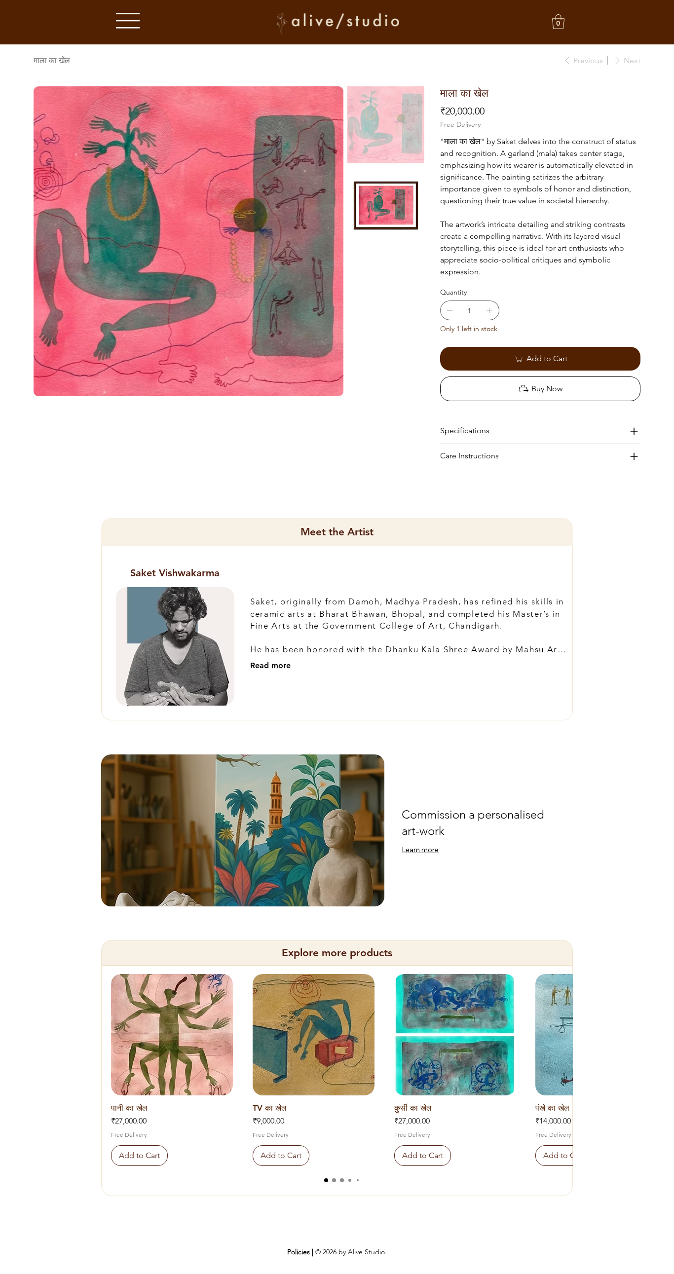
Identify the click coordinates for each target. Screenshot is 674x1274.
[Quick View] (172, 1035)
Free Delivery (129, 1134)
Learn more (420, 849)
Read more (270, 665)
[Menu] (128, 21)
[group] (342, 1070)
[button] (558, 21)
